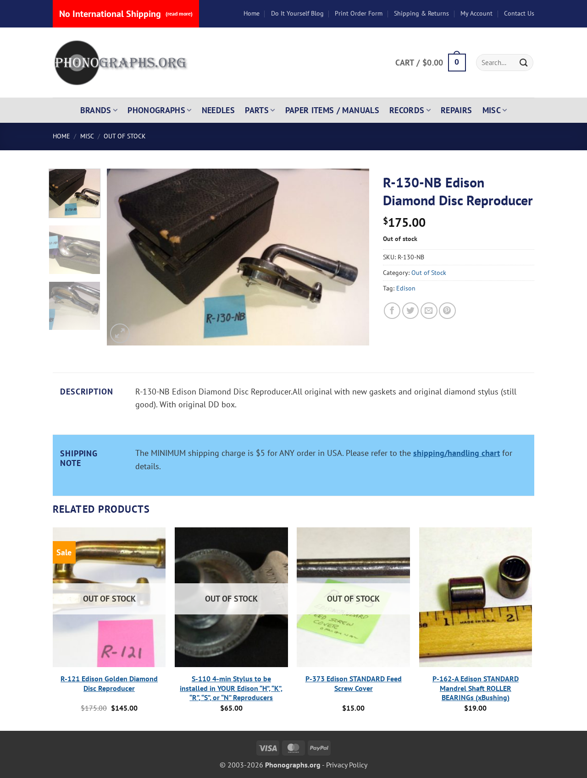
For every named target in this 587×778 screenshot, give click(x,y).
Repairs (456, 110)
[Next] (352, 256)
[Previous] (124, 256)
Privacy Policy (346, 764)
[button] (430, 63)
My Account (476, 13)
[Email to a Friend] (429, 310)
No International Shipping (126, 14)
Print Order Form (358, 13)
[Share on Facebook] (392, 310)
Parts (257, 110)
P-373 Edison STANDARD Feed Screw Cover (353, 683)
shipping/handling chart (456, 453)
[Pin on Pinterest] (447, 310)
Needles (218, 110)
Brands (95, 110)
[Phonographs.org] (121, 63)
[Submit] (523, 62)
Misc (491, 110)
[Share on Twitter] (410, 310)
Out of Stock (125, 136)
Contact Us (519, 13)
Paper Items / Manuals (332, 110)
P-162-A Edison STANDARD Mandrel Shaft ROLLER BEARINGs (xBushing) (475, 688)
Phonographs (156, 110)
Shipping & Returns (421, 13)
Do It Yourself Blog (297, 13)
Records (407, 110)
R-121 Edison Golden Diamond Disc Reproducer (109, 683)
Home (252, 13)
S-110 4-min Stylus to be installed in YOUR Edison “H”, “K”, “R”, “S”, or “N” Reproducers (231, 688)
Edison (405, 288)
